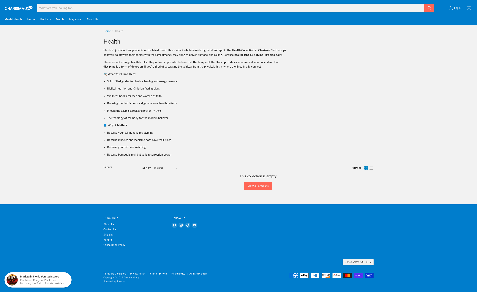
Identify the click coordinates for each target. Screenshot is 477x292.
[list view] (371, 168)
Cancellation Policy (114, 245)
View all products (258, 186)
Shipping (108, 235)
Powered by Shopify (114, 281)
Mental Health (13, 19)
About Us (92, 19)
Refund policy (178, 274)
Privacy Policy (137, 274)
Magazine (75, 19)
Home (31, 19)
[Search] (429, 8)
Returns (107, 240)
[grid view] (366, 168)
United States (356, 262)
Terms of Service (158, 274)
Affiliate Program (198, 274)
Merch (60, 19)
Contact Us (109, 229)
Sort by (147, 168)
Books (44, 19)
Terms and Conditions (114, 274)
